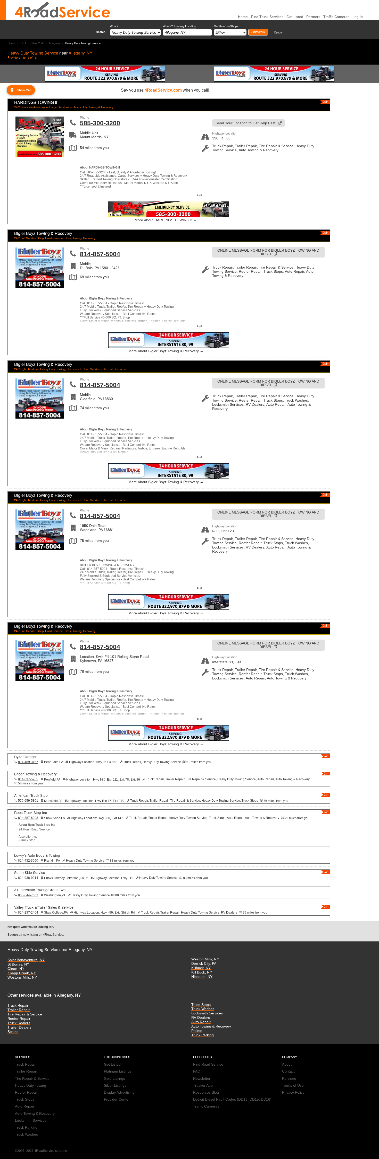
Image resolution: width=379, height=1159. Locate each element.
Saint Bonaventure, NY (26, 960)
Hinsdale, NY (201, 977)
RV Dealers (200, 1018)
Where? (179, 26)
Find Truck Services (267, 17)
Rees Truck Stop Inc (30, 812)
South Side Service (29, 872)
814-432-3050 (28, 860)
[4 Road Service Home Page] (62, 10)
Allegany (54, 43)
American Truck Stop (31, 795)
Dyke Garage (25, 756)
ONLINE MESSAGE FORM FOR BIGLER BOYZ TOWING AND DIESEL (268, 252)
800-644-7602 (28, 895)
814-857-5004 (100, 254)
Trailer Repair (18, 1010)
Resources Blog (206, 1092)
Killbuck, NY (201, 968)
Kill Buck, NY (201, 972)
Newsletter (201, 1079)
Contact (288, 1071)
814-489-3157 (28, 762)
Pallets (196, 1031)
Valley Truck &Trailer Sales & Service (43, 907)
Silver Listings (115, 1085)
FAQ (196, 1071)
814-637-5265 (28, 779)
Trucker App (203, 1085)
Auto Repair (201, 1022)
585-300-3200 (100, 123)
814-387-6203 (28, 817)
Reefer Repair (18, 1019)
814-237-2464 (28, 912)
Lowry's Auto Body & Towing (37, 855)
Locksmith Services (207, 1013)
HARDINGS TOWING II (35, 102)
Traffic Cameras (336, 17)
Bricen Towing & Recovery (35, 773)
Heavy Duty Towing (30, 1085)
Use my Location (185, 26)
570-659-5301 (28, 800)
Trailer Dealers (19, 1027)
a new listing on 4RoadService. (35, 934)
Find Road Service (208, 1064)
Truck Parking (202, 1035)
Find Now (258, 32)
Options (278, 32)
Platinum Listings (117, 1071)
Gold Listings (114, 1079)
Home (11, 43)
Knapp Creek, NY (21, 973)
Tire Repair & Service (24, 1014)
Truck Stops (201, 1005)
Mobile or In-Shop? (226, 26)
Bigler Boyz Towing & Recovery (43, 233)
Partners (313, 17)
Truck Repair (17, 1005)
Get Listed (294, 17)
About (287, 1064)
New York (37, 43)
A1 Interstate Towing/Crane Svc (39, 889)
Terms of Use (293, 1085)
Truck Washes (202, 1009)
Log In (357, 17)
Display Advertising (119, 1092)
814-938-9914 (28, 877)
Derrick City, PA (203, 964)
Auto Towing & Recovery (211, 1026)
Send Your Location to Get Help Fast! (246, 123)
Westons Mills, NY (22, 977)
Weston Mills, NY (205, 959)
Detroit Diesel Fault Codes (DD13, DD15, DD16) (232, 1099)
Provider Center (117, 1099)
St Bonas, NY (18, 964)
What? (114, 26)
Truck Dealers (18, 1023)
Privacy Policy (293, 1092)
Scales (12, 1032)
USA (23, 43)
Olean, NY (15, 969)
